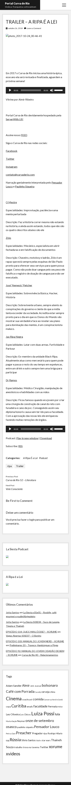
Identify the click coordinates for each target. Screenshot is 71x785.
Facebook (11, 150)
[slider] (59, 90)
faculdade (40, 706)
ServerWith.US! (14, 119)
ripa (9, 466)
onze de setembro (39, 720)
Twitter (10, 158)
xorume (55, 746)
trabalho (18, 747)
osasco (11, 727)
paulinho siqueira (25, 727)
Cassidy (38, 692)
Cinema (14, 698)
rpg (7, 740)
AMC (32, 686)
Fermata (52, 706)
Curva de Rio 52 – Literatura (21, 480)
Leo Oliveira (13, 714)
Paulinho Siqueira (24, 186)
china (52, 692)
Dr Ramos (11, 380)
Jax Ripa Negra (14, 336)
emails (30, 706)
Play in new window (27, 438)
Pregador (37, 733)
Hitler (60, 707)
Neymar (21, 721)
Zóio (8, 237)
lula (57, 714)
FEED (24, 135)
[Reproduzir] (10, 90)
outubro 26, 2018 (15, 28)
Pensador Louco (46, 727)
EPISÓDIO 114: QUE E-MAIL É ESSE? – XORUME (31, 631)
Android (38, 686)
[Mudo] (51, 90)
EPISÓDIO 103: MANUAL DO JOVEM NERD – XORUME (35, 641)
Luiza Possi (42, 713)
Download (46, 438)
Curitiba (18, 705)
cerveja (45, 691)
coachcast (27, 699)
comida (38, 699)
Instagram (11, 166)
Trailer (20, 466)
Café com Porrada (20, 691)
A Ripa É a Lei (30, 457)
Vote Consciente (14, 488)
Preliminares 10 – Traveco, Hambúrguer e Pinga (34, 645)
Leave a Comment (34, 28)
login (32, 519)
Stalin (38, 740)
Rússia (15, 739)
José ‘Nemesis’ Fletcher (19, 285)
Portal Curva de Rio (17, 3)
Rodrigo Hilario (55, 733)
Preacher (24, 732)
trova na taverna (31, 747)
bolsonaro (50, 685)
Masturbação (11, 721)
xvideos (13, 753)
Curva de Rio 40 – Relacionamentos (40, 655)
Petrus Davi (11, 733)
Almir (26, 685)
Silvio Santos (28, 740)
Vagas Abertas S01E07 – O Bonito (23, 635)
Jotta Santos (12, 612)
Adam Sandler (14, 685)
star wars (46, 740)
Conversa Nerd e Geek (53, 700)
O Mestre (11, 202)
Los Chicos (25, 714)
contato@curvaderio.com (20, 174)
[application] (35, 90)
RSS (20, 446)
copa (8, 706)
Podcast (43, 457)
